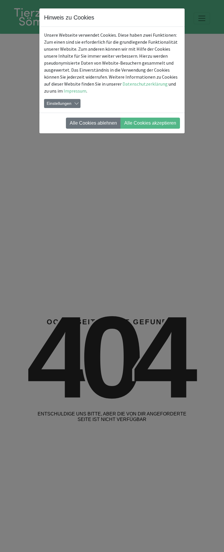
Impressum (75, 91)
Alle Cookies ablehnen (93, 123)
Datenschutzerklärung (145, 84)
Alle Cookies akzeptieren (150, 123)
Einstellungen (59, 103)
